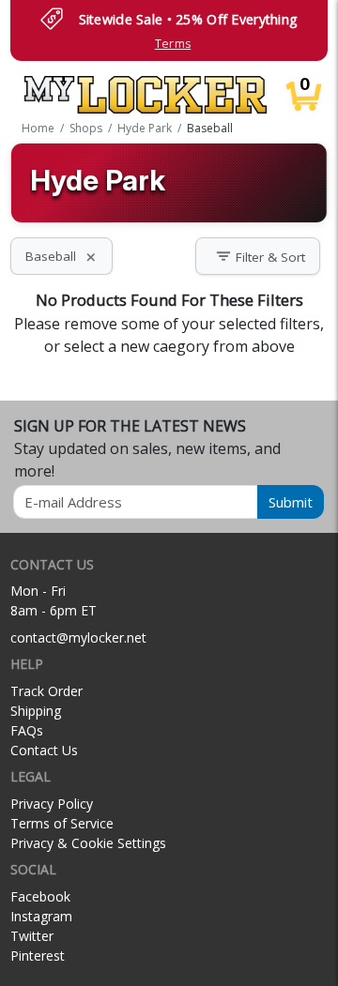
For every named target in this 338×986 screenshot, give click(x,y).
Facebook (40, 896)
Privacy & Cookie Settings (88, 843)
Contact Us (44, 750)
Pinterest (37, 955)
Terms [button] (173, 44)
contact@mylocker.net (78, 637)
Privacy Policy (51, 803)
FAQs (26, 730)
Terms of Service (62, 823)
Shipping (35, 711)
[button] (257, 256)
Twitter (32, 936)
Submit (291, 502)
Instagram (41, 916)
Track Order (46, 691)
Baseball (61, 256)
